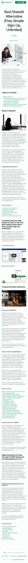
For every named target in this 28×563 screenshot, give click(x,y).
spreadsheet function (20, 183)
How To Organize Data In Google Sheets (13, 396)
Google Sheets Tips (8, 211)
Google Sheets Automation (10, 213)
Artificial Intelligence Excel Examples (13, 413)
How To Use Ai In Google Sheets (11, 412)
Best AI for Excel (7, 537)
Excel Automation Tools (9, 416)
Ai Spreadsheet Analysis (9, 409)
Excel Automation (7, 214)
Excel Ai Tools (6, 534)
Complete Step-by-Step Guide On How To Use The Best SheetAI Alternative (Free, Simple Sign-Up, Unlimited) (15, 99)
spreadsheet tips (6, 77)
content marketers (9, 442)
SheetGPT (5, 531)
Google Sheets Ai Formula (10, 407)
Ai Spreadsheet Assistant (9, 526)
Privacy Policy (4, 556)
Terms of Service (13, 556)
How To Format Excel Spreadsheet (12, 398)
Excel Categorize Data (9, 393)
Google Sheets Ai (7, 528)
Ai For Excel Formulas (8, 539)
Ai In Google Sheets (8, 530)
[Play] (14, 255)
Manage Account (22, 556)
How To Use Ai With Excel (10, 415)
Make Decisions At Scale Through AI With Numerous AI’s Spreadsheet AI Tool (14, 105)
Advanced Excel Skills (9, 209)
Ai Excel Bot (6, 536)
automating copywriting (18, 140)
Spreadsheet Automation (9, 404)
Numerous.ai (7, 191)
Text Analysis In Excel (8, 402)
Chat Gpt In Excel (7, 399)
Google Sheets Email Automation (12, 394)
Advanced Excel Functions (10, 208)
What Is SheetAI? (8, 97)
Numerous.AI (5, 462)
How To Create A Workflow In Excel (12, 216)
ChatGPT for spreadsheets (16, 384)
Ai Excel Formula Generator (10, 533)
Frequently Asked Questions (11, 103)
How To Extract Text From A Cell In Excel (14, 391)
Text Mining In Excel (8, 401)
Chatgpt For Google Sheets (10, 405)
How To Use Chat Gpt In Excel (11, 410)
